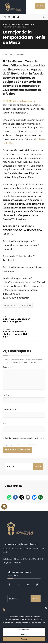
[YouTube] (28, 584)
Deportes (16, 24)
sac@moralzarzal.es (12, 562)
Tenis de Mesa (25, 305)
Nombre (7, 395)
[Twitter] (18, 584)
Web (4, 424)
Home (5, 24)
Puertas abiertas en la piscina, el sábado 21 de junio (15, 333)
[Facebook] (9, 584)
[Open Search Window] (43, 16)
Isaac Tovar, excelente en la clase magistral (16, 319)
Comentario (8, 367)
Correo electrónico (10, 409)
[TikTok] (18, 16)
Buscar (38, 466)
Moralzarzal (9, 305)
